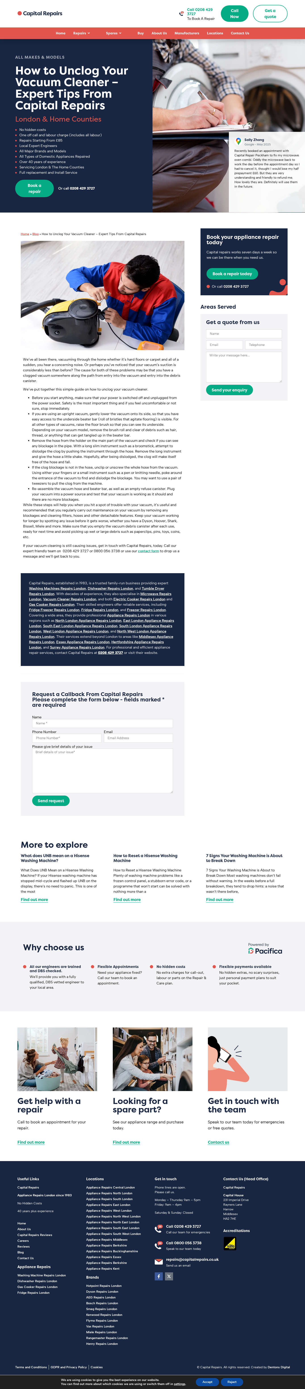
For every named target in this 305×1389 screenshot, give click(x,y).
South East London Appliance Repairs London (80, 626)
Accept (207, 1382)
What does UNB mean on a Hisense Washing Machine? (55, 858)
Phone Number (44, 732)
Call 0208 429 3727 (183, 1226)
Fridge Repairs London (99, 610)
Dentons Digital (279, 1367)
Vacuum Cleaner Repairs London (69, 599)
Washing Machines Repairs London (57, 588)
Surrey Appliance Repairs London (77, 647)
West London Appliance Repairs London (76, 631)
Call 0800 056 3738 (184, 1242)
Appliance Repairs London (128, 615)
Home (25, 234)
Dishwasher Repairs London (110, 588)
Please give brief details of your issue (62, 746)
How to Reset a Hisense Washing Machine (145, 858)
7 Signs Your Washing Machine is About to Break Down (244, 858)
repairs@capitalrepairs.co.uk (192, 1259)
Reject (232, 1382)
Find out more (34, 899)
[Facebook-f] (159, 1276)
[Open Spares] (120, 33)
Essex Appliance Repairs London (83, 642)
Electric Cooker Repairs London (139, 599)
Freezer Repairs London (146, 610)
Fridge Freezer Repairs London (54, 610)
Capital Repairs (28, 1187)
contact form (148, 551)
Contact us (218, 1142)
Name (37, 717)
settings (179, 1384)
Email (108, 732)
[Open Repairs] (88, 33)
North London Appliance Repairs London (88, 620)
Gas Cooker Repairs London (52, 604)
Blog (35, 234)
